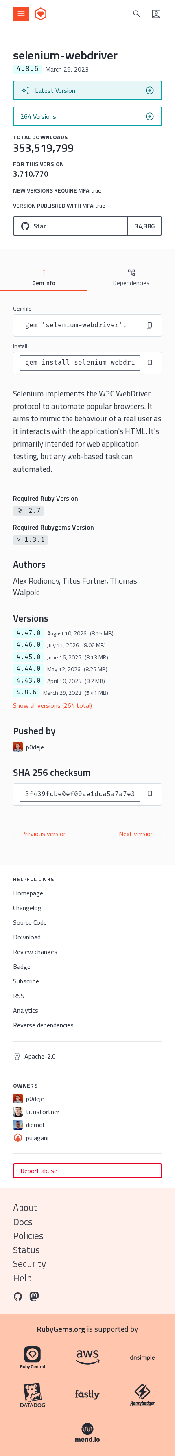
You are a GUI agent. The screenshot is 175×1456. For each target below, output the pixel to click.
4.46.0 (28, 645)
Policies (28, 1235)
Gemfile (22, 308)
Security (29, 1264)
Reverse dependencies (43, 1025)
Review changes (35, 952)
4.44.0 (28, 669)
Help (22, 1278)
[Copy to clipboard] (149, 325)
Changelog (27, 908)
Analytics (25, 1010)
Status (26, 1250)
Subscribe (26, 981)
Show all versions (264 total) (52, 705)
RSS (18, 996)
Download (27, 937)
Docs (23, 1222)
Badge (22, 966)
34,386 (145, 226)
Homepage (28, 893)
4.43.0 (28, 681)
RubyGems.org (61, 1329)
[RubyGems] (40, 13)
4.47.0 (28, 633)
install (20, 346)
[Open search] (136, 14)
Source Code (30, 922)
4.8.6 (26, 692)
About (25, 1207)
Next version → (140, 834)
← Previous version (40, 834)
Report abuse (38, 1171)
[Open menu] (21, 14)
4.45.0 (28, 657)
